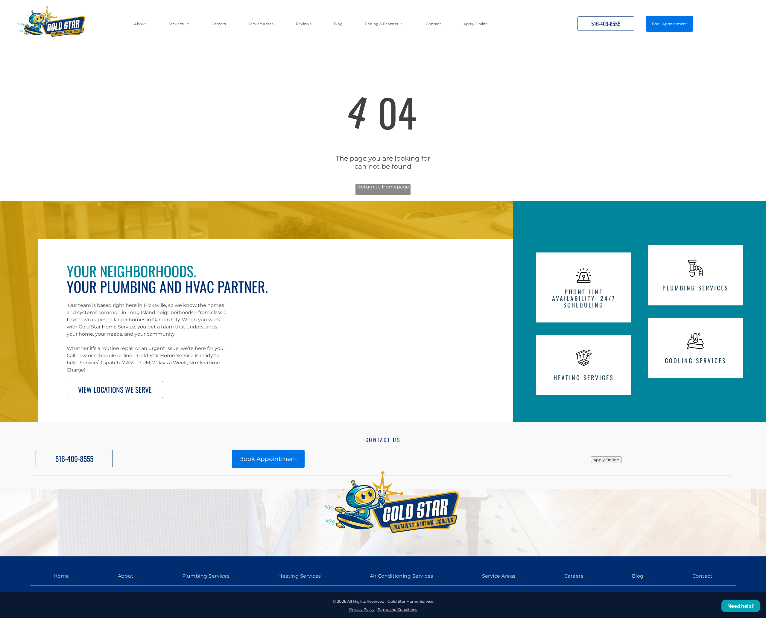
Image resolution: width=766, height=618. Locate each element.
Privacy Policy (362, 609)
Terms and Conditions (397, 609)
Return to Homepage (383, 187)
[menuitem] (140, 23)
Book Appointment (669, 24)
